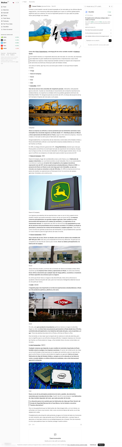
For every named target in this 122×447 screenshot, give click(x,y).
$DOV (44, 234)
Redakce (12, 54)
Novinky (3, 54)
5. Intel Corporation (35, 345)
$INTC (43, 345)
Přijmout (101, 445)
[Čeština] (13, 2)
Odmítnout (93, 445)
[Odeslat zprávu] (110, 40)
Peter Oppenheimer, (42, 51)
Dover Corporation (36, 234)
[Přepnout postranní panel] (19, 223)
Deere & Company (35, 156)
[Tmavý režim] (17, 2)
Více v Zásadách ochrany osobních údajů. (77, 444)
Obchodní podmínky (11, 53)
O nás (7, 54)
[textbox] (96, 40)
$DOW (36, 285)
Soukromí (3, 53)
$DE (43, 156)
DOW (32, 285)
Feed (24, 2)
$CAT (39, 86)
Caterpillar (33, 86)
